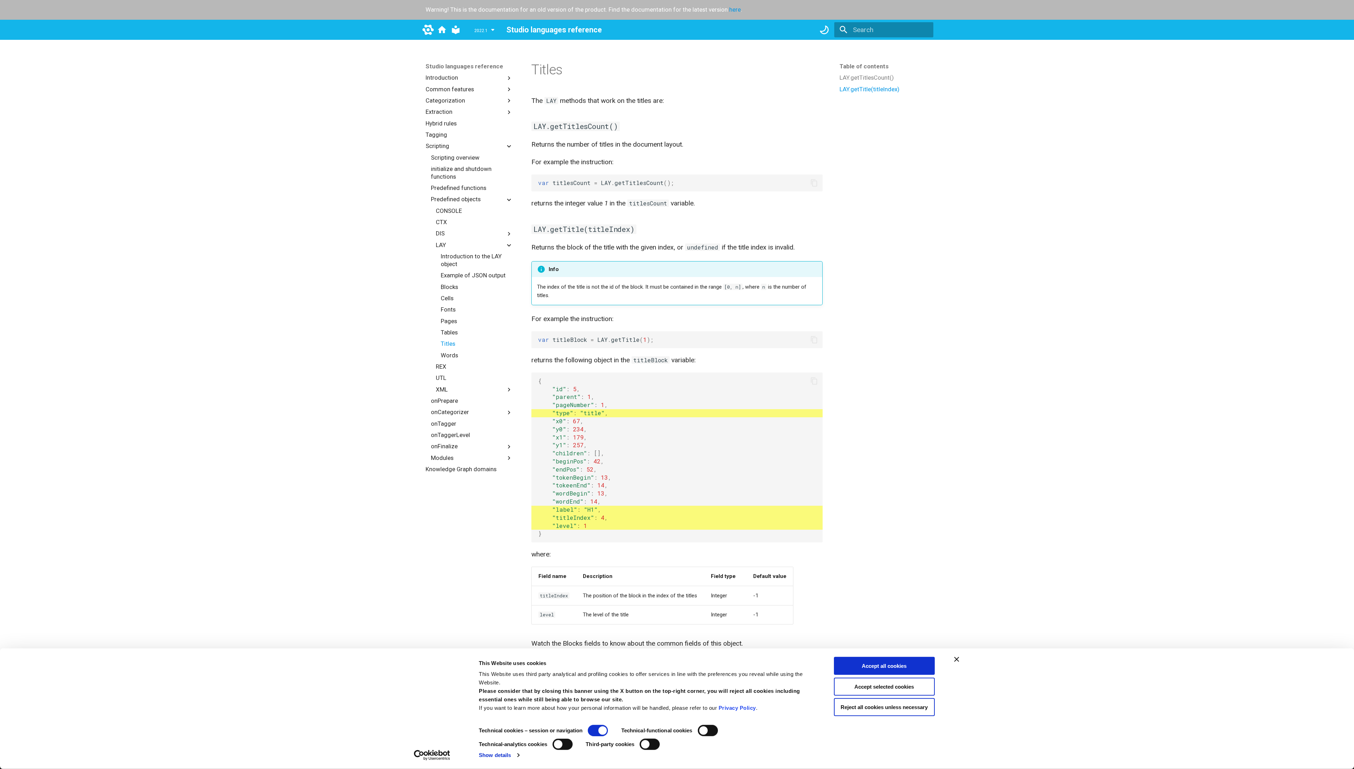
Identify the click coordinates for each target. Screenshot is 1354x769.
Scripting (437, 145)
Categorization (445, 100)
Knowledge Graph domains (461, 469)
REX (441, 366)
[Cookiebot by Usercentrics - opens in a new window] (432, 755)
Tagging (436, 134)
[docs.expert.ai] (442, 29)
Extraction (439, 111)
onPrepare (444, 400)
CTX (441, 222)
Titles (448, 343)
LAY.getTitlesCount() (867, 77)
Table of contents (864, 66)
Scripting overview (455, 157)
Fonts (448, 309)
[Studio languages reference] (456, 29)
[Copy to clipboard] (814, 183)
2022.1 (481, 30)
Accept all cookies (884, 666)
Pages (449, 321)
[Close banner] (956, 659)
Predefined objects (456, 199)
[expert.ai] (428, 29)
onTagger (443, 423)
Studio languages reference (464, 66)
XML (442, 389)
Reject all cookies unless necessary (884, 707)
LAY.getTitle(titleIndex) (869, 89)
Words (449, 355)
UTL (441, 377)
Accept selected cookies (884, 686)
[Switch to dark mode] (824, 29)
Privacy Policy (737, 708)
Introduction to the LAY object (471, 260)
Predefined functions (458, 187)
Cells (447, 298)
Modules (442, 457)
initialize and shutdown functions (461, 172)
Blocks (449, 286)
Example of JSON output (473, 275)
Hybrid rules (441, 123)
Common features (450, 89)
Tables (449, 332)
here (735, 9)
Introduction (442, 77)
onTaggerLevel (450, 434)
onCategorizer (450, 412)
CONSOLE (449, 210)
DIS (440, 233)
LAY (441, 244)
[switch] (708, 730)
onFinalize (444, 446)
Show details (495, 755)
